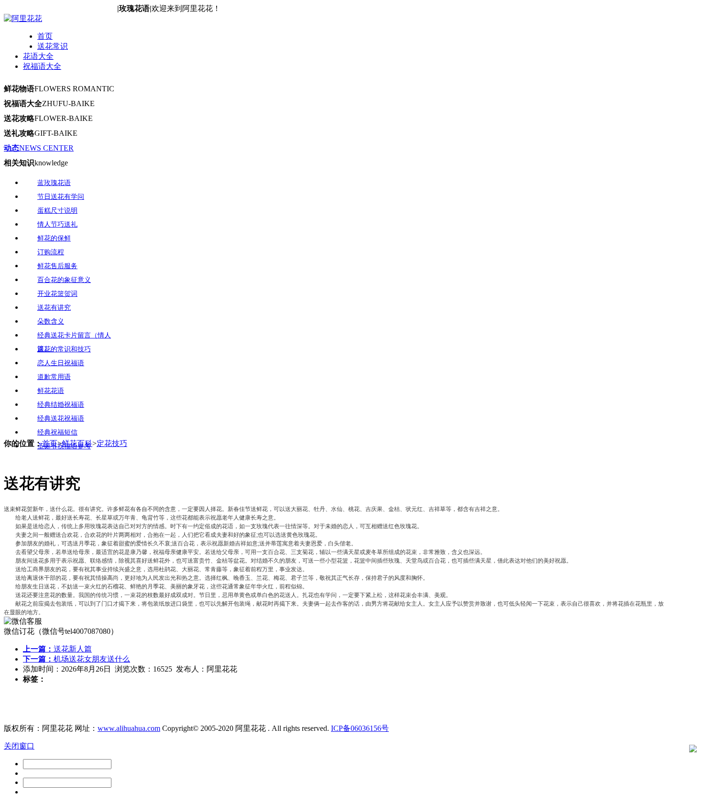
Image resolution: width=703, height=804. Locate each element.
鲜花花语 (50, 390)
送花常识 (52, 46)
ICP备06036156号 (360, 728)
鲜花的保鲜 (54, 238)
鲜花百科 (77, 443)
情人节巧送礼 (57, 224)
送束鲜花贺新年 (24, 509)
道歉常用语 (54, 376)
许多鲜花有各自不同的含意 (141, 509)
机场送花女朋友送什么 (76, 659)
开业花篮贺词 (57, 293)
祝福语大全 (42, 66)
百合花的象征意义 (64, 279)
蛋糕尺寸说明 (57, 210)
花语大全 (38, 56)
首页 (45, 36)
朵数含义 (50, 321)
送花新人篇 (57, 649)
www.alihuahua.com (129, 728)
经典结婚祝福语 (60, 404)
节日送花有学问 (60, 196)
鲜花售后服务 (57, 266)
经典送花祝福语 (60, 418)
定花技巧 (112, 443)
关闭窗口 (19, 746)
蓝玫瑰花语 (54, 182)
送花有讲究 (54, 307)
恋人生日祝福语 (60, 363)
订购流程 (50, 252)
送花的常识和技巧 (64, 349)
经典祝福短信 (57, 432)
